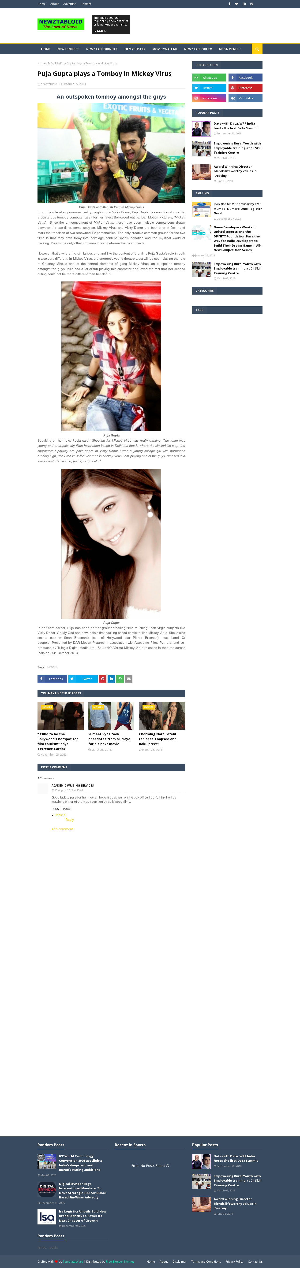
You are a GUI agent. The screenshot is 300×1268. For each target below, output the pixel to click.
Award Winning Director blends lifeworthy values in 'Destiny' (235, 171)
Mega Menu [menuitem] (228, 49)
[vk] (245, 98)
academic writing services (73, 785)
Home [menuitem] (45, 49)
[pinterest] (251, 4)
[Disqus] (111, 955)
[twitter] (236, 4)
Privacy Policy (234, 1262)
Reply (56, 808)
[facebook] (229, 4)
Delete (66, 808)
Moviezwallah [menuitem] (164, 49)
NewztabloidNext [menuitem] (101, 49)
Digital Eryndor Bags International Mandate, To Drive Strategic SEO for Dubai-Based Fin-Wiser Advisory (83, 1191)
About (54, 4)
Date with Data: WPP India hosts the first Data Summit (236, 125)
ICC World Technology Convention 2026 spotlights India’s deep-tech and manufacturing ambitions (80, 1163)
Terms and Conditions (206, 1262)
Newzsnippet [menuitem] (68, 49)
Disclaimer (179, 1262)
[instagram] (244, 4)
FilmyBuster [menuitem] (134, 49)
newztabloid (49, 84)
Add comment (62, 829)
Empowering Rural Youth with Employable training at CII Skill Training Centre (238, 148)
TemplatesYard (73, 1262)
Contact (86, 4)
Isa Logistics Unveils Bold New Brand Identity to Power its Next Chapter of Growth (82, 1216)
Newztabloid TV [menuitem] (198, 49)
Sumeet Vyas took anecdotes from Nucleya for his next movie (109, 739)
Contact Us (255, 1262)
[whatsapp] (209, 77)
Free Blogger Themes (120, 1262)
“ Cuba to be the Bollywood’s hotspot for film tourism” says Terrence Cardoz (58, 741)
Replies (60, 815)
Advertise (69, 4)
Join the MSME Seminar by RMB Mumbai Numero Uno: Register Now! (238, 208)
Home (42, 4)
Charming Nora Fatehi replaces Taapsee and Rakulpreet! (157, 739)
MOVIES (53, 63)
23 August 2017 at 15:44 (69, 790)
